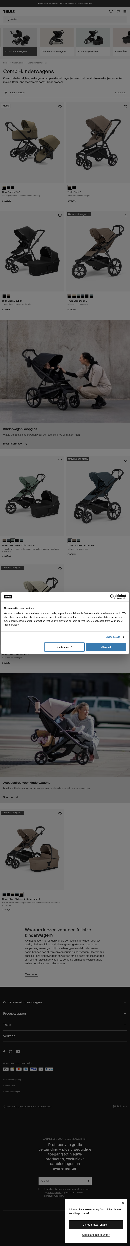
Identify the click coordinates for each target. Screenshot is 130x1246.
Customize (63, 646)
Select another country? (96, 1235)
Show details (113, 637)
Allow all (106, 646)
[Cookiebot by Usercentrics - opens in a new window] (112, 596)
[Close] (123, 1203)
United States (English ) (96, 1224)
